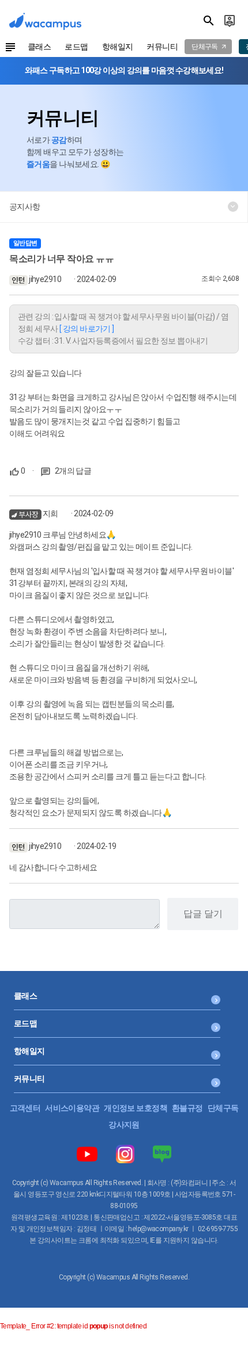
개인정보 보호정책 (135, 1108)
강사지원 (124, 1124)
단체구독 (223, 1108)
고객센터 (25, 1108)
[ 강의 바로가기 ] (86, 328)
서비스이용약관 (72, 1108)
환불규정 (187, 1108)
